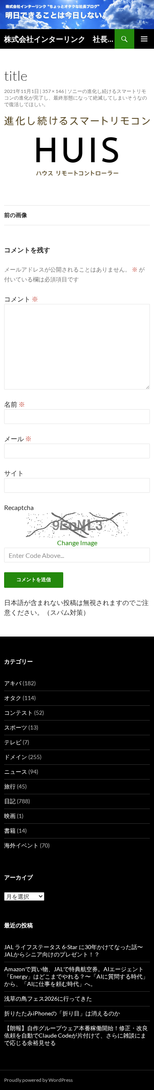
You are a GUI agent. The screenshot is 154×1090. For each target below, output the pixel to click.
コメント (21, 299)
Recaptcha (19, 507)
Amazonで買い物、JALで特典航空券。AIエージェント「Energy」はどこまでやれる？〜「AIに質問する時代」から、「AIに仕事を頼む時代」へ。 (76, 976)
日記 (10, 801)
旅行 (10, 786)
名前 (14, 404)
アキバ (12, 683)
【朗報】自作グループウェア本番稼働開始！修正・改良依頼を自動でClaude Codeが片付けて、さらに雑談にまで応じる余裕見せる (76, 1035)
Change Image (77, 542)
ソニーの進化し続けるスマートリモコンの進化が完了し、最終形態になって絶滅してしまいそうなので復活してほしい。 (75, 97)
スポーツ (15, 727)
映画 (10, 815)
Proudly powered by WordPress (38, 1080)
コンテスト (18, 712)
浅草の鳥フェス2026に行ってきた (48, 998)
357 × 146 (53, 91)
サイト (14, 473)
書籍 (10, 830)
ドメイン (15, 756)
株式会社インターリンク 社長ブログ (59, 38)
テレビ (12, 742)
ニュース (15, 771)
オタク (12, 697)
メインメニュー (144, 39)
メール (18, 438)
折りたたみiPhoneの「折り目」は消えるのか (62, 1013)
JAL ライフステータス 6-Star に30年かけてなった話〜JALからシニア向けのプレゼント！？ (73, 950)
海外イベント (21, 845)
